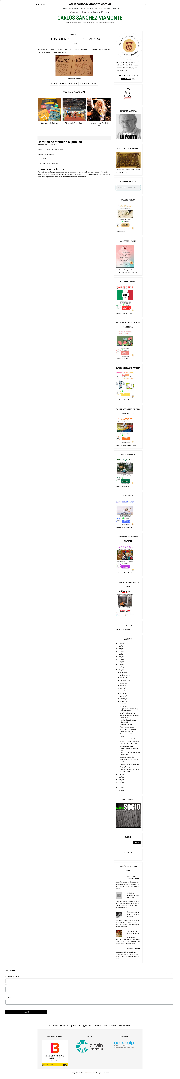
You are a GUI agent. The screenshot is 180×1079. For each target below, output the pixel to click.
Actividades (73, 8)
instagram (76, 1026)
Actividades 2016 (125, 772)
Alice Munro (73, 34)
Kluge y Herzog (125, 767)
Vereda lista (124, 706)
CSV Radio (98, 8)
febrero (122, 699)
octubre (122, 678)
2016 (119, 670)
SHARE (55, 83)
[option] (50, 111)
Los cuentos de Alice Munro (129, 739)
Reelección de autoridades (129, 759)
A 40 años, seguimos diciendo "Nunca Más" (133, 895)
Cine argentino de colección (129, 764)
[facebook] (36, 4)
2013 (119, 780)
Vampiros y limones (133, 948)
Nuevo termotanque (127, 727)
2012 (119, 782)
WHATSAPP (85, 83)
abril (121, 693)
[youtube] (41, 4)
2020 (119, 659)
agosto (122, 683)
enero (122, 701)
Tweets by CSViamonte (123, 630)
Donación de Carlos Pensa (129, 744)
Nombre (8, 985)
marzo (122, 696)
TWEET (64, 83)
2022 (119, 654)
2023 (119, 651)
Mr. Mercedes (124, 762)
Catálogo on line (125, 1026)
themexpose (90, 1073)
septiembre (123, 680)
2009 (119, 790)
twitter (65, 1026)
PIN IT (95, 83)
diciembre (123, 672)
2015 (119, 774)
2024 (119, 649)
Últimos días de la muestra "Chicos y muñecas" (133, 914)
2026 (119, 643)
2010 (119, 787)
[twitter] (39, 4)
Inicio (65, 8)
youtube (88, 1026)
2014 (119, 777)
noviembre (123, 675)
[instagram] (44, 4)
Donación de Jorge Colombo (129, 769)
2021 (119, 657)
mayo (122, 691)
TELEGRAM (74, 83)
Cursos (82, 8)
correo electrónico (79, 177)
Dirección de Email (12, 976)
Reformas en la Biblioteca (128, 734)
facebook (54, 1026)
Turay (122, 736)
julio (121, 686)
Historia (90, 8)
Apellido (8, 998)
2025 (119, 646)
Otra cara (123, 704)
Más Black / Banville (127, 757)
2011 (119, 785)
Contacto (107, 8)
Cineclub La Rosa (110, 1026)
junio (121, 688)
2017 (119, 667)
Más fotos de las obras (127, 713)
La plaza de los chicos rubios (129, 741)
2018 (119, 665)
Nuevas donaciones (126, 725)
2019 (119, 662)
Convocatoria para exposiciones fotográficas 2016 (129, 748)
